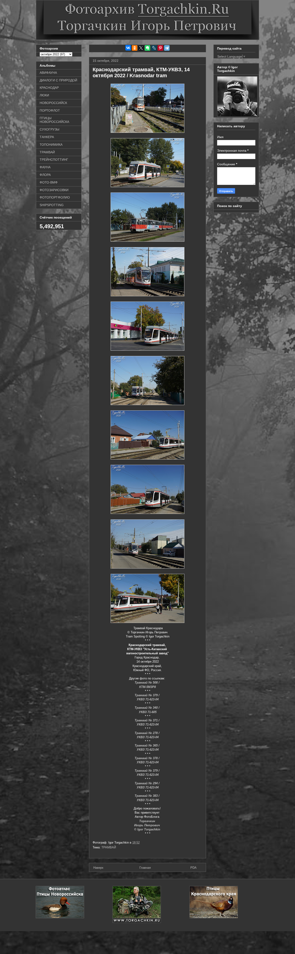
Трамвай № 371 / (147, 720)
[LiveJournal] (154, 48)
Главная (145, 867)
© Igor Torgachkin (147, 829)
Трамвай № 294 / (147, 783)
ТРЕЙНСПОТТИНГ (54, 159)
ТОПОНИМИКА (51, 144)
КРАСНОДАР (49, 87)
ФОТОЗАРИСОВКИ (54, 190)
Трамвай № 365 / (147, 745)
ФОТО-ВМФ (49, 182)
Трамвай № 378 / (147, 758)
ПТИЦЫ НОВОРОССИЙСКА (54, 120)
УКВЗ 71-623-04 (148, 699)
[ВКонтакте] (128, 47)
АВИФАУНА (48, 72)
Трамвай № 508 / (147, 682)
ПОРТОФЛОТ (50, 110)
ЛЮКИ (44, 95)
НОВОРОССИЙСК (53, 103)
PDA (193, 867)
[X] (141, 48)
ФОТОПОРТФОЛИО (55, 197)
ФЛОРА (45, 175)
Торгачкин (147, 821)
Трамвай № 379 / (147, 695)
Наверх (98, 867)
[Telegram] (167, 48)
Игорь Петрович (147, 825)
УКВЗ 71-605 (147, 712)
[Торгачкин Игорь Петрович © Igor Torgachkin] (237, 115)
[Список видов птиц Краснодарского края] (213, 917)
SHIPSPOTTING (52, 205)
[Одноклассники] (134, 48)
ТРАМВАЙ (108, 847)
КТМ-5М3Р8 (147, 687)
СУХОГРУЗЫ (49, 129)
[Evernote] (147, 48)
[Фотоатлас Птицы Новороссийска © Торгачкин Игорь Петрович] (60, 917)
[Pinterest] (160, 48)
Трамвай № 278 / (147, 733)
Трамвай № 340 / (147, 707)
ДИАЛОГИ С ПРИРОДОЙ (58, 80)
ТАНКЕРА (47, 137)
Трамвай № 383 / (147, 795)
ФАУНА (45, 167)
